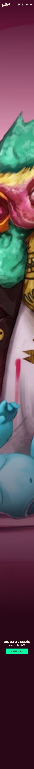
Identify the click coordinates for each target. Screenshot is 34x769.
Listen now (17, 651)
